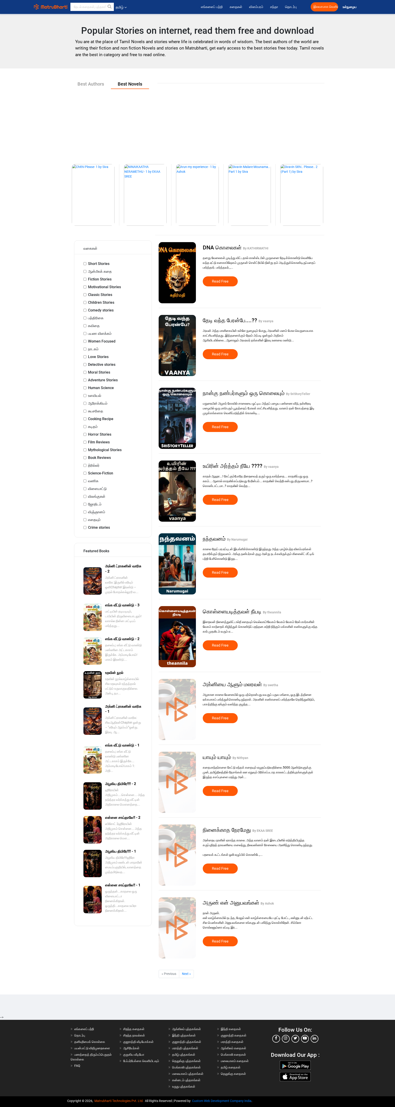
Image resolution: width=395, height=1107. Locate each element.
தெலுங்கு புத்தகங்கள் (186, 1061)
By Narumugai (237, 539)
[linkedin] (314, 1039)
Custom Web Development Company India (221, 1101)
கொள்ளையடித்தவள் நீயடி (233, 611)
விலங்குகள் (96, 496)
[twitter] (295, 1039)
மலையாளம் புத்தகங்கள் (187, 1074)
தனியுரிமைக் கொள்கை (89, 1042)
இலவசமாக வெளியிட (325, 6)
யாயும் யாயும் (217, 757)
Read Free (220, 281)
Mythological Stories (105, 450)
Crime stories (99, 527)
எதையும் (94, 520)
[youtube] (305, 1039)
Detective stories (101, 364)
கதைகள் (236, 6)
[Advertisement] (197, 123)
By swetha (270, 685)
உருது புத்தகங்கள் (183, 1086)
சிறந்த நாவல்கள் (134, 1035)
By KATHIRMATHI (255, 248)
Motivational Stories (104, 287)
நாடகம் (93, 349)
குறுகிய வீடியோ (133, 1054)
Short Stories (98, 264)
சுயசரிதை (95, 411)
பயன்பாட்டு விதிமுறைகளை (92, 1048)
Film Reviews (99, 442)
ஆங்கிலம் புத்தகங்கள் (186, 1029)
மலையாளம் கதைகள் (235, 1061)
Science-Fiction (100, 473)
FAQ (77, 1066)
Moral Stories (99, 372)
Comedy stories (101, 310)
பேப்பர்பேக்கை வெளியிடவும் (141, 1061)
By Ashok (267, 903)
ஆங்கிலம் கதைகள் (233, 1048)
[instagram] (286, 1039)
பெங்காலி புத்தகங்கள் (186, 1067)
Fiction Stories (100, 279)
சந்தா (274, 6)
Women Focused (101, 341)
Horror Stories (99, 434)
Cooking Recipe (100, 419)
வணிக (93, 481)
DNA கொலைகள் (223, 247)
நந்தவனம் (215, 539)
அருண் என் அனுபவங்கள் (232, 903)
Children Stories (101, 302)
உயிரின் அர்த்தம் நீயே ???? (233, 466)
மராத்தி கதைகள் (232, 1042)
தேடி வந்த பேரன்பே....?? (231, 320)
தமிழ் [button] (119, 7)
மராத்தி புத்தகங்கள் (185, 1048)
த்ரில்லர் (93, 465)
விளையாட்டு (97, 489)
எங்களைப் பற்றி (212, 6)
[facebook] (276, 1039)
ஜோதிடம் (94, 504)
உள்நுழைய (350, 7)
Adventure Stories (103, 380)
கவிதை (94, 326)
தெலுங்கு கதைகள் (233, 1074)
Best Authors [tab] (90, 84)
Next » (186, 974)
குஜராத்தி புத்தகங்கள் (186, 1042)
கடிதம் (93, 426)
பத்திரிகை (96, 318)
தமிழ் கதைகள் (230, 1067)
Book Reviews (99, 457)
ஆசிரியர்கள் (131, 1048)
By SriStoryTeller (298, 394)
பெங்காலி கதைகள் (233, 1054)
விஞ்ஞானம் (96, 512)
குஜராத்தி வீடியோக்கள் (138, 1042)
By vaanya (266, 321)
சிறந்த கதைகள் (133, 1029)
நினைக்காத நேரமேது (227, 830)
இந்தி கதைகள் (231, 1029)
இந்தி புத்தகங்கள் (184, 1035)
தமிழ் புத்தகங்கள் (183, 1054)
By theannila (272, 612)
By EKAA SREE (262, 830)
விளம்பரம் (256, 6)
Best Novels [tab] (130, 84)
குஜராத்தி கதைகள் (233, 1035)
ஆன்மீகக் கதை (100, 271)
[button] (110, 7)
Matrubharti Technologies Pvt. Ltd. (119, 1101)
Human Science (101, 388)
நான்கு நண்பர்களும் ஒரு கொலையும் (244, 393)
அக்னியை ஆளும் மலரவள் (233, 684)
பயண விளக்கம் (100, 333)
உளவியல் (94, 395)
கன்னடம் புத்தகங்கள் (186, 1080)
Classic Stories (100, 295)
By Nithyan (240, 758)
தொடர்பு (291, 6)
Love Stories (98, 357)
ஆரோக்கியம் (97, 403)
